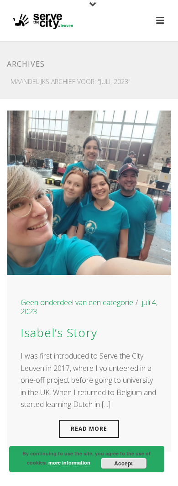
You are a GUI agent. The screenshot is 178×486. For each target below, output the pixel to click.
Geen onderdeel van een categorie (77, 302)
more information (69, 462)
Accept (123, 463)
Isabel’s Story (59, 332)
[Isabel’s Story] (89, 192)
